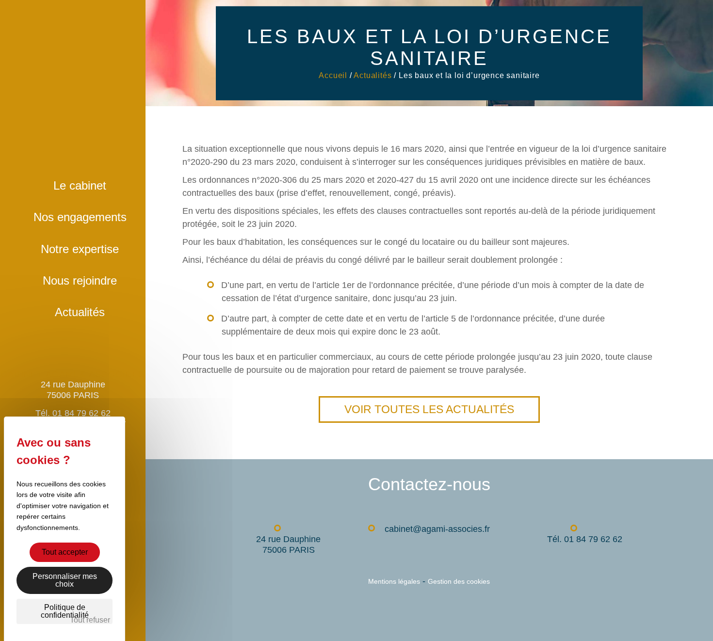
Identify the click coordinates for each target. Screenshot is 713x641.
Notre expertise (80, 249)
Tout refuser (90, 620)
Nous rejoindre (80, 280)
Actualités (80, 312)
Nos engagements (80, 217)
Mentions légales (394, 581)
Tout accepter (65, 552)
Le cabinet (79, 185)
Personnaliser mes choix (64, 580)
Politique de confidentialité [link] (65, 611)
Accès (104, 161)
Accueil (57, 161)
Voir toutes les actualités (429, 409)
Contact (81, 161)
